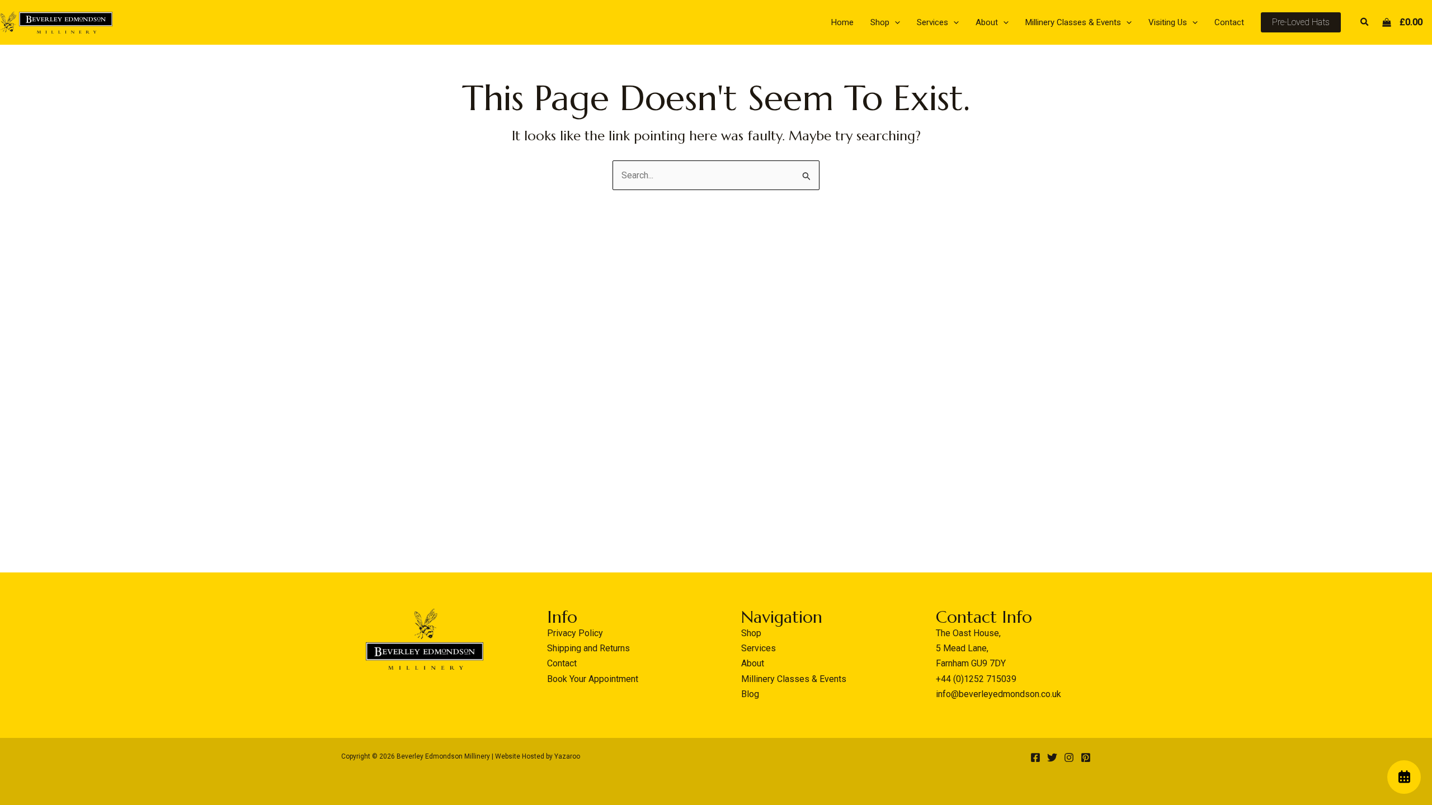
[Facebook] (1035, 757)
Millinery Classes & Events (793, 679)
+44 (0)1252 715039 (976, 679)
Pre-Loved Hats (1301, 22)
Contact (562, 663)
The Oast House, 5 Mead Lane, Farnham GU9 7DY (971, 648)
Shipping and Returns (588, 648)
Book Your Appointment (592, 679)
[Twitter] (1052, 757)
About (752, 663)
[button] (894, 22)
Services (758, 648)
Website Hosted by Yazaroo (537, 756)
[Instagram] (1069, 757)
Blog (750, 694)
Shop (751, 633)
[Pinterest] (1086, 757)
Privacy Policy (575, 633)
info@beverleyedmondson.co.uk (998, 694)
